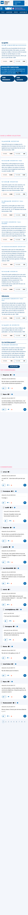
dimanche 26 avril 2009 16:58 (9, 572)
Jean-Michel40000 (8, 568)
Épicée (16, 12)
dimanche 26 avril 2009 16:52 (8, 378)
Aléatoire (9, 12)
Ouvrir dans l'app (17, 3)
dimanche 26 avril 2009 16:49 (9, 475)
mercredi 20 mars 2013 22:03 (11, 630)
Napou (5, 394)
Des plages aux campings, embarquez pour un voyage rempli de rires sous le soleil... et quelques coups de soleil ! (13, 70)
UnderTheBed (7, 664)
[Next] (25, 722)
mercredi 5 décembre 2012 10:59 (12, 511)
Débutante (5, 296)
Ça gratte (5, 43)
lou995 (7, 507)
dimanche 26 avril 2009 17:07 (8, 650)
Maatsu (5, 646)
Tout (2, 12)
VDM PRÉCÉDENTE (6, 79)
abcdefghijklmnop (10, 609)
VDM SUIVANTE (20, 79)
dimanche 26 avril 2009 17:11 (8, 668)
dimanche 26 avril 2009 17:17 (8, 398)
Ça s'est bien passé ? (9, 342)
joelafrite (5, 547)
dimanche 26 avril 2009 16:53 (8, 551)
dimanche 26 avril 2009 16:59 (9, 593)
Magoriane (6, 375)
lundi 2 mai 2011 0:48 (9, 613)
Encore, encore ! (14, 366)
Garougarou (8, 626)
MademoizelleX (7, 703)
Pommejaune (7, 491)
